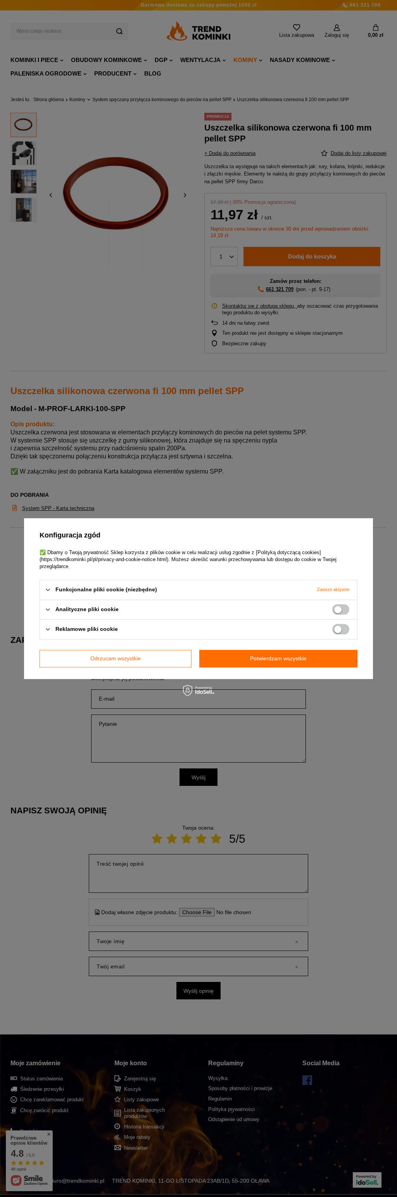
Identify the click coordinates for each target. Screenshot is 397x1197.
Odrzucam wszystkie (115, 658)
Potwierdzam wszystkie (278, 658)
